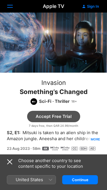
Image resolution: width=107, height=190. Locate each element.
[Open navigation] (13, 6)
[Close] (9, 161)
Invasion (53, 82)
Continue (80, 179)
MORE (95, 139)
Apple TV (53, 6)
